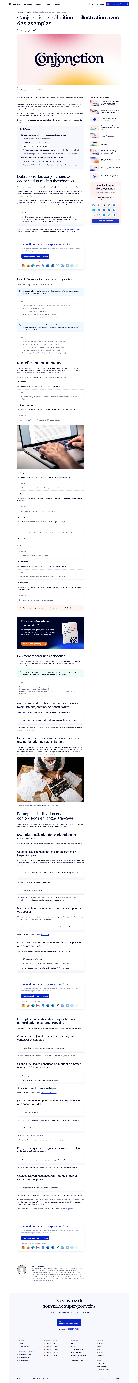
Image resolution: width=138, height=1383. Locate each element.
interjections (56, 805)
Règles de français (76, 1352)
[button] (28, 4)
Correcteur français (52, 1343)
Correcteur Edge (24, 1360)
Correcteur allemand (52, 1352)
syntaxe (43, 1140)
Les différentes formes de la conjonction (37, 139)
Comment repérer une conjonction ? (35, 146)
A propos (100, 1343)
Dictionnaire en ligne (77, 1349)
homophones (68, 1209)
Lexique (73, 1346)
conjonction (24, 712)
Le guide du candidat (103, 1369)
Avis (98, 1349)
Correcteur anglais (51, 1346)
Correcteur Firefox (24, 1357)
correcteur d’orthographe (71, 229)
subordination (73, 205)
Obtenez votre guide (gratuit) (34, 644)
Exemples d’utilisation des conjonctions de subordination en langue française (50, 165)
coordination (59, 205)
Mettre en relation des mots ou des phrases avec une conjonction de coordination (51, 150)
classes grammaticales (49, 1092)
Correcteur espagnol (52, 1349)
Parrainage (100, 1355)
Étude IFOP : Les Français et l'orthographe (79, 1356)
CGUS (33, 1379)
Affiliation (100, 1352)
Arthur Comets (38, 1266)
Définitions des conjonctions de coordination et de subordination (44, 135)
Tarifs (99, 1346)
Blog (72, 1343)
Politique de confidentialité (45, 1379)
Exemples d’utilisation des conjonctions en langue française (42, 157)
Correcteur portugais (52, 1355)
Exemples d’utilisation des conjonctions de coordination (42, 161)
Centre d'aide (101, 1363)
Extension (20, 1343)
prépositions (45, 934)
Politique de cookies (23, 1379)
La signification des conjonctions (34, 142)
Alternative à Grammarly (78, 1360)
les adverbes (26, 900)
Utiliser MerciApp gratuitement (35, 256)
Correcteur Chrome (25, 1354)
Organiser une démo (23, 1346)
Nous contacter (101, 1366)
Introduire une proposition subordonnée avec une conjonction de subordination (50, 154)
